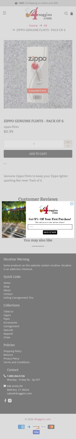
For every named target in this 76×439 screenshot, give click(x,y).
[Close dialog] (71, 203)
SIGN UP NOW (50, 232)
